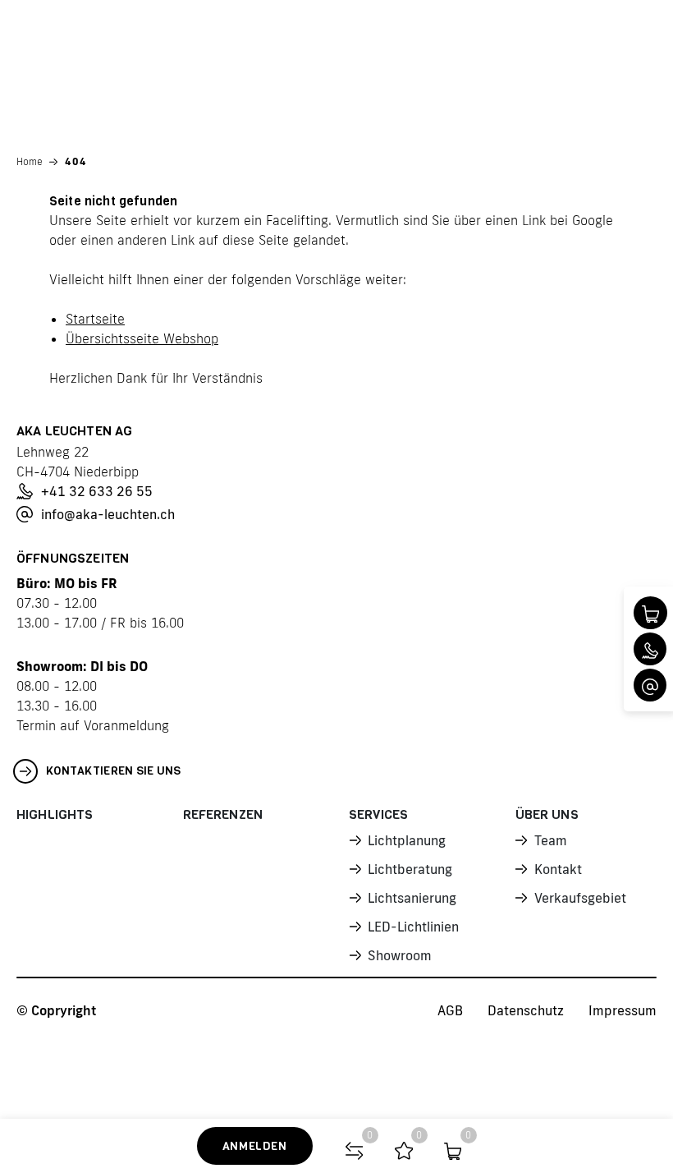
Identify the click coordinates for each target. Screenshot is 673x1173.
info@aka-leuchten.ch (108, 514)
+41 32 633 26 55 (97, 491)
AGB (450, 1010)
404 (76, 161)
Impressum (622, 1010)
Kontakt (558, 869)
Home (29, 161)
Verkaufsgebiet (580, 898)
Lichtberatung (410, 869)
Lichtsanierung (412, 898)
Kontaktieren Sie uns (113, 771)
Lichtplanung (407, 840)
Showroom (400, 955)
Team (550, 840)
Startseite (95, 318)
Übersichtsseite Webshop (142, 338)
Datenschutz (526, 1010)
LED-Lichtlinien (413, 926)
